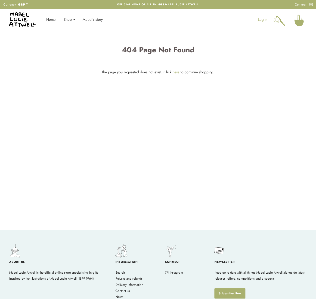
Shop (68, 19)
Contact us (122, 290)
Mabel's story (93, 19)
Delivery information (129, 284)
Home (51, 19)
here (176, 72)
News (119, 296)
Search (120, 272)
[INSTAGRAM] (310, 4)
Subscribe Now (230, 293)
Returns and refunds (129, 278)
